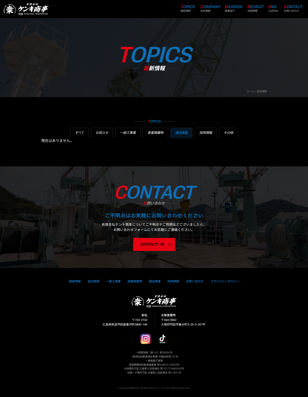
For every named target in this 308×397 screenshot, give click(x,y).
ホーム (250, 91)
